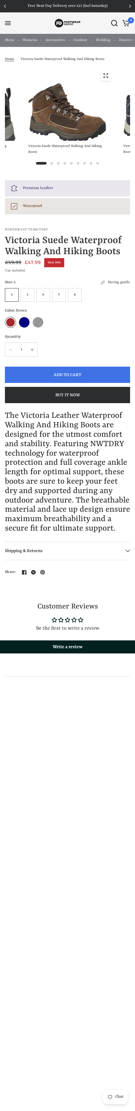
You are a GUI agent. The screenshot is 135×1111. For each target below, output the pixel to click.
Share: (10, 572)
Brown (10, 322)
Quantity (13, 337)
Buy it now (67, 395)
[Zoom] (105, 75)
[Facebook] (24, 572)
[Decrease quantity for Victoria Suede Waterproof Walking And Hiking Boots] (10, 350)
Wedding (103, 40)
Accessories (55, 40)
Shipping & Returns (24, 550)
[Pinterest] (43, 572)
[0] (125, 23)
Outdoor (80, 40)
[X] (33, 572)
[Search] (114, 23)
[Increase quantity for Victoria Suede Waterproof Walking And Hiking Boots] (32, 350)
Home (9, 59)
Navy (24, 322)
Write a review (68, 647)
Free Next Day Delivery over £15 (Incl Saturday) (67, 6)
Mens (9, 40)
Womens (30, 40)
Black (38, 322)
